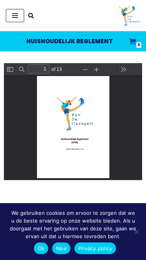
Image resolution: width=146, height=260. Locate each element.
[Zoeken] (31, 15)
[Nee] (136, 231)
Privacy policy (95, 248)
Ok (41, 248)
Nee (61, 248)
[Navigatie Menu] (15, 15)
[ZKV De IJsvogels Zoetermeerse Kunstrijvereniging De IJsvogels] (129, 15)
